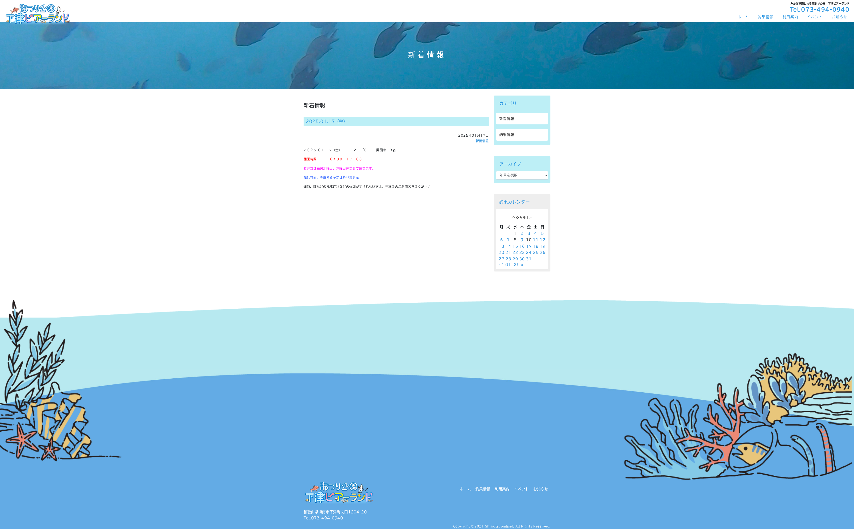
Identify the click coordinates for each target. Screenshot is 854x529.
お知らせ (839, 17)
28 (508, 259)
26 (542, 252)
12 (542, 240)
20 (501, 252)
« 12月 (504, 264)
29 (515, 259)
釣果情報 (765, 17)
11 (535, 240)
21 (508, 252)
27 (501, 259)
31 (529, 259)
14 (508, 246)
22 (515, 252)
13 (501, 246)
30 (522, 259)
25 (535, 252)
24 (529, 252)
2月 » (519, 264)
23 (522, 252)
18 (535, 246)
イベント (815, 17)
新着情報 (482, 140)
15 (515, 246)
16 (522, 246)
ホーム (743, 17)
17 (529, 246)
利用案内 (790, 17)
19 (542, 246)
